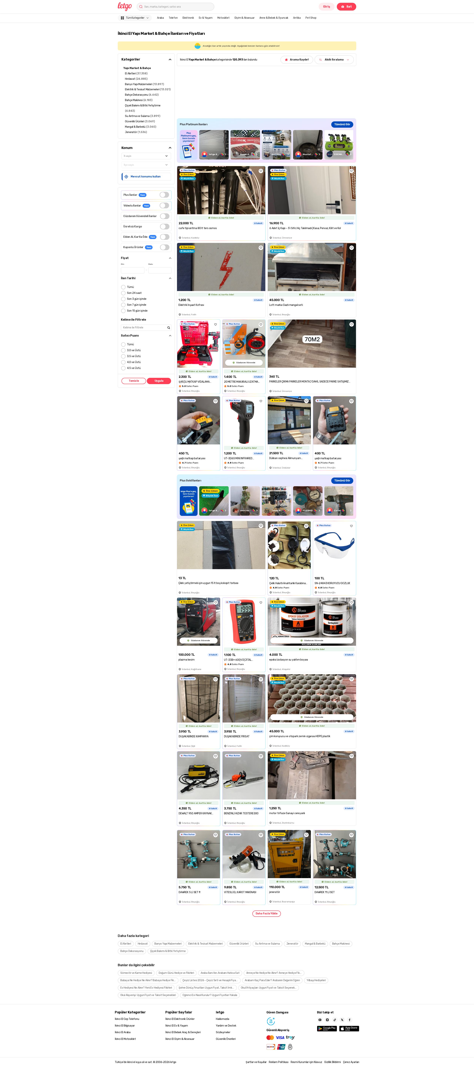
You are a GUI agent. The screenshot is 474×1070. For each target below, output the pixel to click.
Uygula (159, 380)
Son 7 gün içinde (136, 304)
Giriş (326, 6)
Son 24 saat (134, 293)
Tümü (130, 287)
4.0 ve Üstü (134, 362)
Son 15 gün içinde (137, 310)
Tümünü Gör (342, 124)
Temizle (134, 380)
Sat (349, 6)
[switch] (164, 195)
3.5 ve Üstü (134, 356)
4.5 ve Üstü (134, 368)
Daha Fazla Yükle (267, 913)
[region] (266, 145)
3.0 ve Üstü (134, 350)
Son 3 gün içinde (136, 298)
